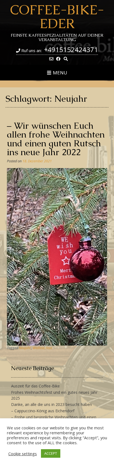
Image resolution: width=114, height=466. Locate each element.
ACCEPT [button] (50, 453)
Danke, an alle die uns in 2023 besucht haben (51, 404)
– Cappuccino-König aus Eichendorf (42, 410)
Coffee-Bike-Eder (57, 16)
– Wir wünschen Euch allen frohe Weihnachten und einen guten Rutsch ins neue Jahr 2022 (56, 139)
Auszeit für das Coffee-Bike (35, 386)
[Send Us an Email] (51, 59)
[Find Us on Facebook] (58, 59)
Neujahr (25, 348)
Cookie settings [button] (22, 453)
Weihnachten (42, 348)
